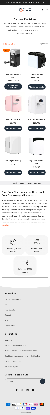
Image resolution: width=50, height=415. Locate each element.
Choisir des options (13, 86)
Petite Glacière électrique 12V (37, 75)
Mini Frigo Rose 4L (13, 119)
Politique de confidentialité (15, 345)
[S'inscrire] (42, 381)
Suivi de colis (10, 310)
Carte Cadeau (10, 326)
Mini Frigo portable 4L (37, 119)
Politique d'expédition (13, 361)
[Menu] (2, 9)
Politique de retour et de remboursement (21, 351)
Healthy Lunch (26, 412)
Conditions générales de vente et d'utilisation (22, 356)
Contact (8, 315)
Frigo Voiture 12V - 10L (36, 162)
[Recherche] (42, 9)
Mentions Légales (11, 366)
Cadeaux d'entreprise (13, 299)
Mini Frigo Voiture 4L (13, 161)
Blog (6, 320)
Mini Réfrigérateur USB (13, 75)
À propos (8, 340)
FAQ (6, 304)
